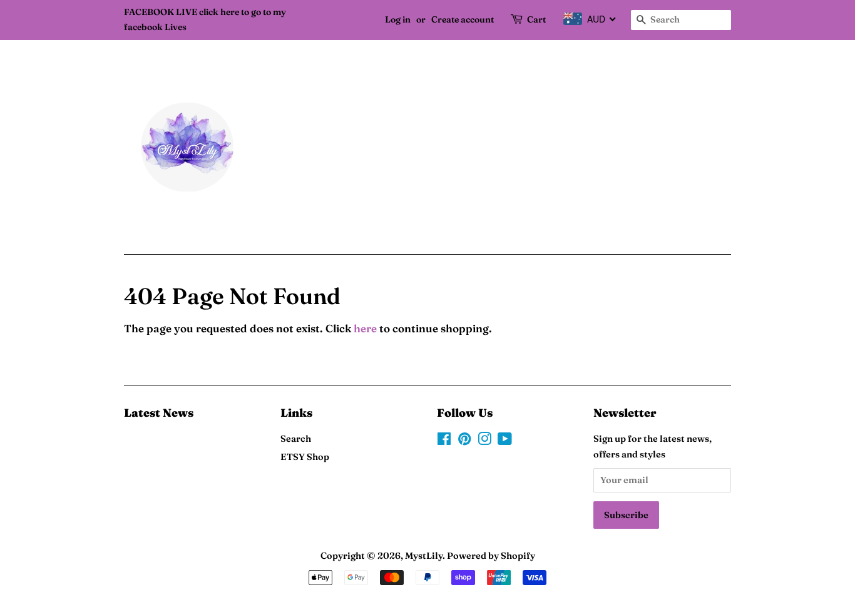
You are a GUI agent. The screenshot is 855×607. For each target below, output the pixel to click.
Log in (398, 19)
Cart (536, 19)
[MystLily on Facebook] (444, 441)
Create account (462, 19)
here (365, 328)
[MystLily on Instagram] (484, 441)
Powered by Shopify (491, 555)
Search (295, 438)
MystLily (424, 555)
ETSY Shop (304, 456)
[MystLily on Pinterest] (464, 441)
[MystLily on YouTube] (505, 441)
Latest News (158, 413)
